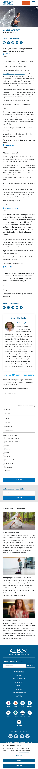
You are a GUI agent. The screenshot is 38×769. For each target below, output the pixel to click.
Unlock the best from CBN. (13, 489)
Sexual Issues (9, 463)
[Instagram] (22, 736)
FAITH (19, 675)
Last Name (6, 418)
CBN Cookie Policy (24, 752)
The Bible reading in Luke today (14, 74)
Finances (8, 449)
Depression (8, 467)
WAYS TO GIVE (19, 678)
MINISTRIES (19, 672)
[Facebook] (4, 42)
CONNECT (19, 682)
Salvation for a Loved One (12, 442)
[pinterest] (12, 42)
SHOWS (19, 689)
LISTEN (19, 696)
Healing (7, 445)
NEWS (19, 685)
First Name (6, 410)
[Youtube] (10, 736)
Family (7, 453)
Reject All (19, 760)
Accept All (19, 766)
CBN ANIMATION (19, 692)
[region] (19, 756)
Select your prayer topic (10, 435)
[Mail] (17, 42)
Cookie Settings (19, 755)
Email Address (7, 427)
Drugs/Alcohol (9, 460)
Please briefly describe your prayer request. (15, 389)
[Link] (21, 42)
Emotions (8, 456)
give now (26, 3)
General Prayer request (12, 438)
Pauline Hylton (9, 33)
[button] (32, 3)
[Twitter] (8, 42)
